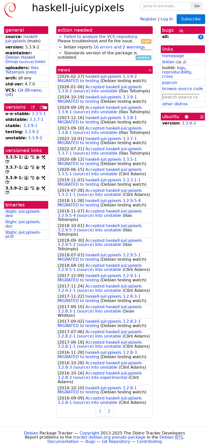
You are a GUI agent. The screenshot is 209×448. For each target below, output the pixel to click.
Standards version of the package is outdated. (104, 55)
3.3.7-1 (36, 119)
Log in (167, 18)
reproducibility (176, 72)
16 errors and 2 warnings (119, 47)
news (64, 70)
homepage (173, 55)
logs (181, 67)
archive (26, 62)
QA (8, 94)
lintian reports (106, 47)
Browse (33, 90)
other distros (175, 104)
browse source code (182, 88)
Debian (31, 433)
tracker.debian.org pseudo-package (109, 437)
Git (20, 90)
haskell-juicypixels (22, 38)
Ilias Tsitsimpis (22, 69)
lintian (168, 61)
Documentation (63, 441)
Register (148, 18)
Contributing (149, 441)
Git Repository (116, 441)
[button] (60, 36)
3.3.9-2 (31, 131)
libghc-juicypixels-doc (23, 224)
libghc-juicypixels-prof (23, 234)
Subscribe (191, 19)
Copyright (89, 433)
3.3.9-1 (30, 125)
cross (167, 76)
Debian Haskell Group (20, 59)
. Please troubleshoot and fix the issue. (104, 39)
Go (197, 6)
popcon (169, 82)
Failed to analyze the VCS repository (100, 36)
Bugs (90, 441)
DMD (40, 62)
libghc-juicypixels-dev (23, 213)
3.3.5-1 (39, 113)
